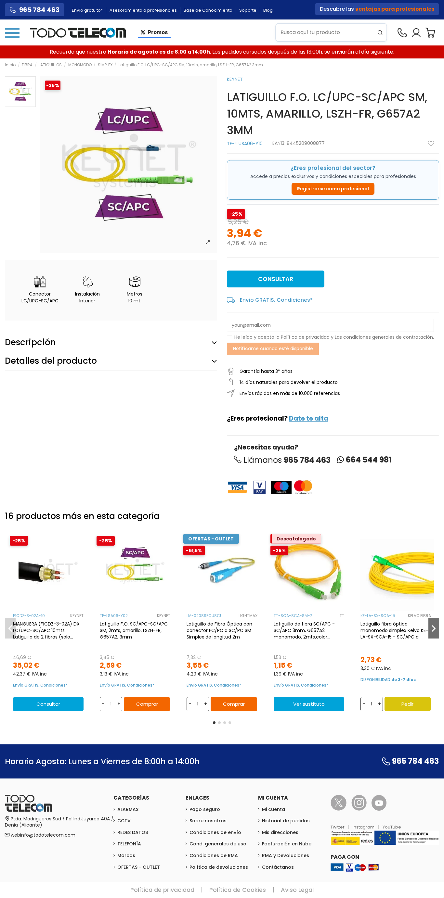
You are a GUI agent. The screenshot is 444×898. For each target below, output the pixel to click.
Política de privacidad (305, 337)
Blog (268, 10)
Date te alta (308, 418)
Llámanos (287, 460)
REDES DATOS (132, 832)
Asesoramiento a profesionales (144, 10)
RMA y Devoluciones (285, 855)
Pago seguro (204, 809)
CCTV (124, 820)
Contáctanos (278, 867)
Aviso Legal (297, 890)
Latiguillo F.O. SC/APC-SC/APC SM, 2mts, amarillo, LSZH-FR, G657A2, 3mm (134, 630)
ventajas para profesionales (394, 9)
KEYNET (235, 79)
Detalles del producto (51, 361)
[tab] (111, 342)
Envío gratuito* (88, 10)
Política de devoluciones (218, 867)
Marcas (126, 855)
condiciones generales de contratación (388, 337)
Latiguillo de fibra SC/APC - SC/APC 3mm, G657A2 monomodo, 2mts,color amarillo (304, 630)
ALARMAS (127, 809)
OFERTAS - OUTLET (138, 867)
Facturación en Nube (286, 844)
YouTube (392, 827)
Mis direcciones (280, 832)
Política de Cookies (237, 890)
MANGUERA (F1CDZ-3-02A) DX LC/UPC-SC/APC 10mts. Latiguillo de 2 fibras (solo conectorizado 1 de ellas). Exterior (46, 630)
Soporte (248, 10)
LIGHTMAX (248, 615)
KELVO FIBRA (419, 615)
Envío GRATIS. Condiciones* (276, 300)
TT (342, 615)
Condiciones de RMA (213, 855)
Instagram (364, 827)
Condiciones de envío (215, 832)
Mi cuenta (273, 809)
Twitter (338, 827)
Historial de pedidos (286, 820)
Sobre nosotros (208, 820)
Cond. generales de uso (217, 844)
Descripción (30, 342)
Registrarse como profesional (333, 188)
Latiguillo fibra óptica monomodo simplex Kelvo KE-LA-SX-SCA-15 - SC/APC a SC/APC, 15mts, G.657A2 (394, 630)
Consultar (275, 279)
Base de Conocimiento (208, 10)
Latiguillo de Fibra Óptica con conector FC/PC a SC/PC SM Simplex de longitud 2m (219, 630)
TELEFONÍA (129, 844)
